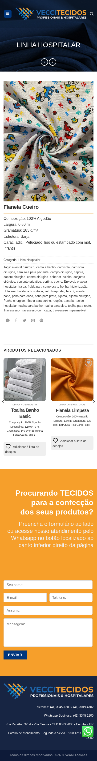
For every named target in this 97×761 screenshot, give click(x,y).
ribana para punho (39, 300)
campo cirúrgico (61, 272)
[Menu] (8, 14)
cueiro (58, 281)
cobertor (55, 277)
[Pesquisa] (91, 13)
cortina (47, 281)
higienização (78, 286)
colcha (67, 277)
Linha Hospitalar (48, 45)
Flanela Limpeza (72, 410)
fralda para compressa (43, 286)
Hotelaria (10, 291)
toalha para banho (30, 305)
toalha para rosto (79, 305)
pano (7, 296)
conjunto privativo (29, 281)
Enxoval (69, 281)
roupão (57, 300)
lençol (70, 291)
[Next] (93, 411)
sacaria (69, 300)
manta (80, 291)
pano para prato (45, 296)
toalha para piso (55, 305)
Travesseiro (12, 310)
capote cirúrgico (14, 277)
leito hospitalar (54, 291)
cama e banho (46, 267)
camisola (63, 267)
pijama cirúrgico (79, 296)
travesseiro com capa (36, 310)
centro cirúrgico (37, 277)
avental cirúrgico (23, 267)
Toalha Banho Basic (25, 413)
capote (78, 272)
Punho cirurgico (14, 300)
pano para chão (22, 296)
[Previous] (3, 411)
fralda (22, 286)
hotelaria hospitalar (30, 291)
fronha (64, 286)
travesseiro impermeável (69, 310)
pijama (62, 296)
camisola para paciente (32, 272)
